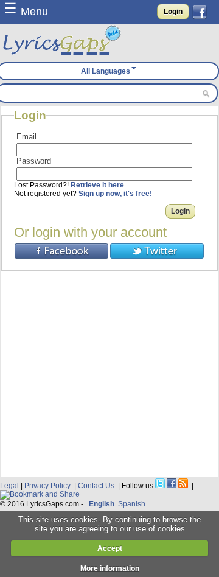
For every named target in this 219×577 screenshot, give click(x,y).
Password (33, 161)
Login (173, 11)
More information (109, 568)
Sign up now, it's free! (115, 193)
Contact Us (96, 485)
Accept (109, 548)
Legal (9, 485)
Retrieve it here (97, 185)
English (101, 504)
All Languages (105, 71)
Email (26, 136)
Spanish (131, 504)
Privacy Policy (47, 485)
